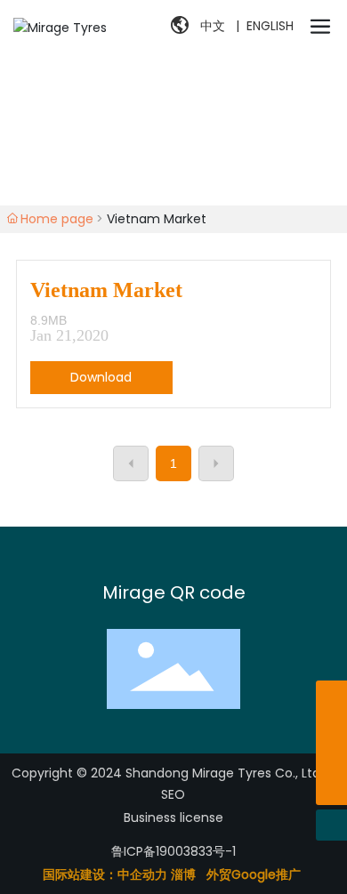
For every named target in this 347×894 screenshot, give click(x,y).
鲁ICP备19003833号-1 (173, 851)
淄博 (183, 874)
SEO (173, 794)
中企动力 (142, 874)
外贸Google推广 (255, 874)
